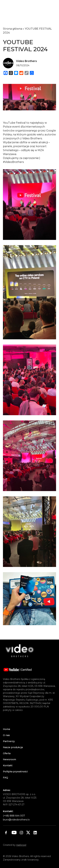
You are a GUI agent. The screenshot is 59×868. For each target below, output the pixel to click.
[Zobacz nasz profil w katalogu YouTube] (17, 669)
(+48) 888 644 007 (14, 815)
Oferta (6, 753)
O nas (6, 735)
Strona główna (12, 28)
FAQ (5, 777)
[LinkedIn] (35, 832)
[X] (28, 832)
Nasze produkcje (13, 747)
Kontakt (7, 765)
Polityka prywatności (15, 771)
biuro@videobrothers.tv (16, 819)
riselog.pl (21, 844)
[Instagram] (21, 832)
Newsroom (9, 759)
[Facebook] (6, 832)
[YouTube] (14, 832)
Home (6, 729)
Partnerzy (9, 741)
